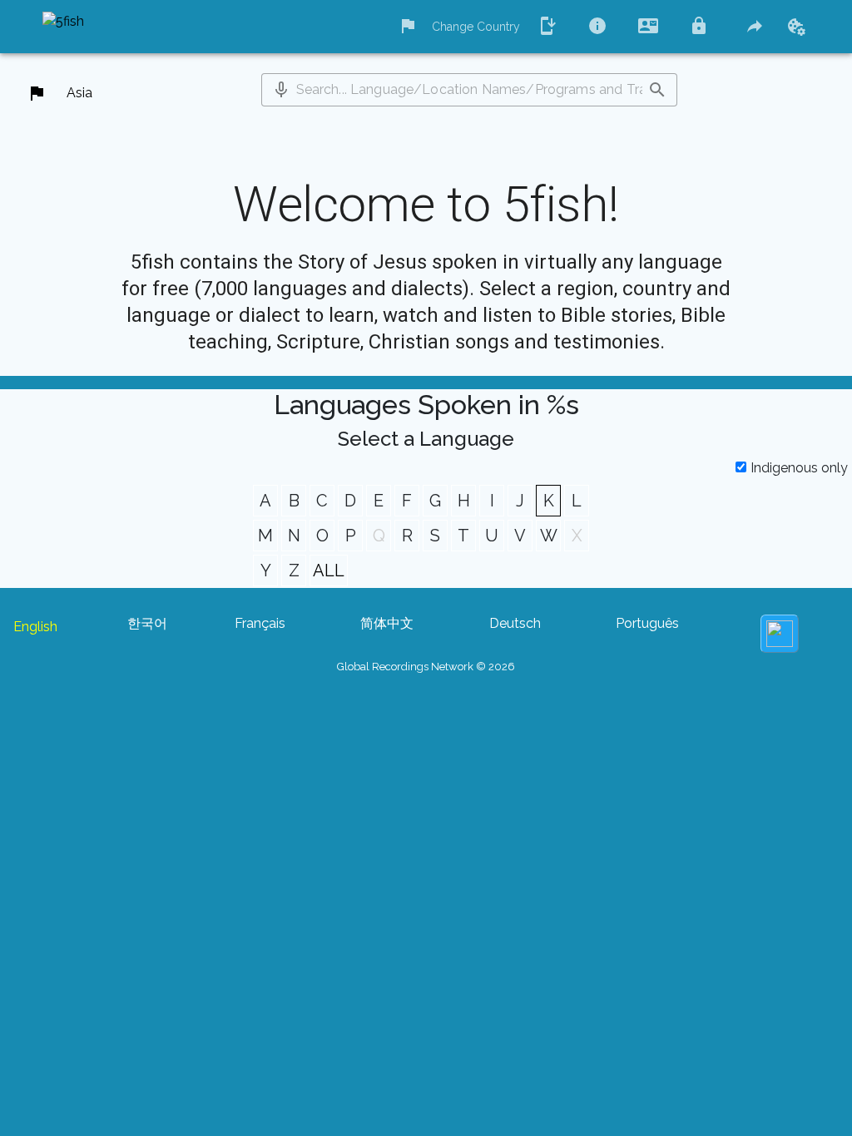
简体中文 (387, 623)
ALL (328, 570)
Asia (79, 93)
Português (647, 623)
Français (260, 623)
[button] (281, 90)
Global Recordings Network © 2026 (426, 666)
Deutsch (515, 623)
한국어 (147, 623)
